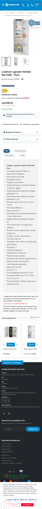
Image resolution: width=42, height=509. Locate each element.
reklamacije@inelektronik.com (27, 392)
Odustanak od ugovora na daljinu (12, 463)
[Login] (28, 5)
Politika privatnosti (7, 451)
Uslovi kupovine (6, 444)
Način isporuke (6, 446)
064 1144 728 (6, 399)
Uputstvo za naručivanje (9, 458)
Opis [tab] (6, 151)
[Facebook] (4, 413)
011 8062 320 (6, 400)
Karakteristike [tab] (20, 151)
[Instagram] (9, 413)
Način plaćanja (12, 139)
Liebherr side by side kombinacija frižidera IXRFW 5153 (10, 349)
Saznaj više (14, 505)
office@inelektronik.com (9, 394)
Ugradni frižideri (32, 13)
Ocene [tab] (22, 155)
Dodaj (11, 344)
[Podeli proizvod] (22, 79)
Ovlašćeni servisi (7, 460)
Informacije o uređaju (9, 94)
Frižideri (21, 13)
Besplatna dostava (13, 132)
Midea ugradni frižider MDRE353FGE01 (31, 349)
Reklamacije (5, 455)
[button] (23, 5)
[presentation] (4, 37)
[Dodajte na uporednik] (17, 345)
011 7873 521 (6, 402)
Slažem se (28, 505)
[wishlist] (3, 344)
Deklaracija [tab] (9, 155)
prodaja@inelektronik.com (9, 388)
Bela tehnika (10, 13)
